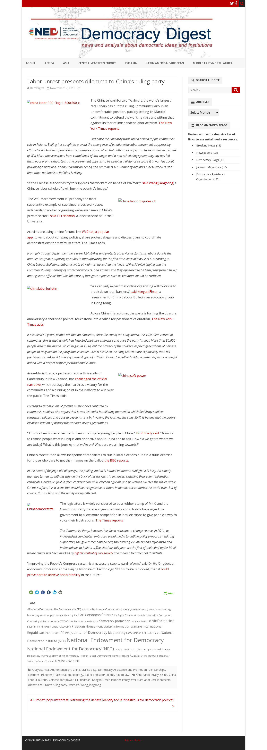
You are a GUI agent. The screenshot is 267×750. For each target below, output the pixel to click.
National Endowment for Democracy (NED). (71, 649)
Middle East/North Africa (213, 63)
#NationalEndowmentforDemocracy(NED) (54, 609)
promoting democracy (65, 655)
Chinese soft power (61, 680)
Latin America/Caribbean (165, 63)
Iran (67, 633)
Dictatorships (156, 669)
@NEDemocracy (139, 609)
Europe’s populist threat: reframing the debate (66, 700)
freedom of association (56, 675)
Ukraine (59, 661)
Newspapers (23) (207, 152)
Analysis (37, 669)
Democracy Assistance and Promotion (122, 669)
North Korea (122, 649)
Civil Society (89, 669)
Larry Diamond (134, 633)
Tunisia (49, 661)
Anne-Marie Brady (147, 675)
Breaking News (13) (208, 145)
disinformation (161, 620)
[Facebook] (236, 3)
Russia (135, 655)
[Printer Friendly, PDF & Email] (168, 593)
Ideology (77, 675)
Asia (66, 63)
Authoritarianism (60, 669)
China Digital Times (122, 615)
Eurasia (131, 63)
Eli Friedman (82, 680)
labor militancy (120, 680)
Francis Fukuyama (60, 626)
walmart (74, 685)
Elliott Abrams (41, 626)
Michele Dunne (152, 632)
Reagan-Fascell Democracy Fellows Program (104, 655)
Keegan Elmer (101, 680)
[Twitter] (232, 3)
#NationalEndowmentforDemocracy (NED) (105, 609)
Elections (33, 675)
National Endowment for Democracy (115, 640)
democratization (139, 621)
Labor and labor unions (99, 675)
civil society (138, 615)
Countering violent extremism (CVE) (46, 621)
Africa (49, 63)
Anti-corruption (70, 615)
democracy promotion (114, 621)
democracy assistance (85, 621)
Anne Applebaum (50, 615)
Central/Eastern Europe (97, 63)
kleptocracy (116, 632)
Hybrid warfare (104, 626)
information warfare (127, 626)
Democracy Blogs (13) (210, 160)
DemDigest (37, 88)
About (31, 63)
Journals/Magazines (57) (211, 167)
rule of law (122, 675)
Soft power (163, 655)
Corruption (165, 615)
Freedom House (83, 626)
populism (136, 649)
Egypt (30, 626)
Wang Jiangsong (91, 685)
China (106, 614)
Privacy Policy (133, 740)
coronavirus (152, 615)
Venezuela (72, 661)
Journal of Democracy (88, 632)
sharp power (148, 655)
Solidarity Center (36, 661)
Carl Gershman (89, 615)
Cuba (69, 621)
